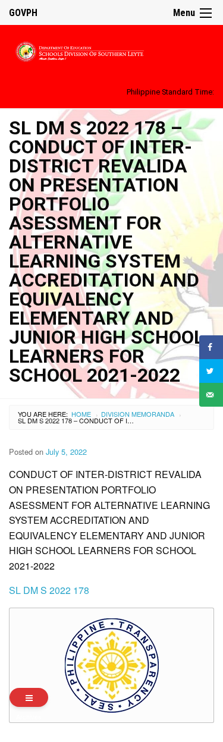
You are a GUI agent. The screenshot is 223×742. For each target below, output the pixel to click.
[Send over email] (211, 395)
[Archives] (29, 697)
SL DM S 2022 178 (49, 590)
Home (81, 414)
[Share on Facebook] (211, 347)
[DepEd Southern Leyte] (111, 49)
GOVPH (23, 12)
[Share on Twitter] (211, 371)
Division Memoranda (137, 414)
